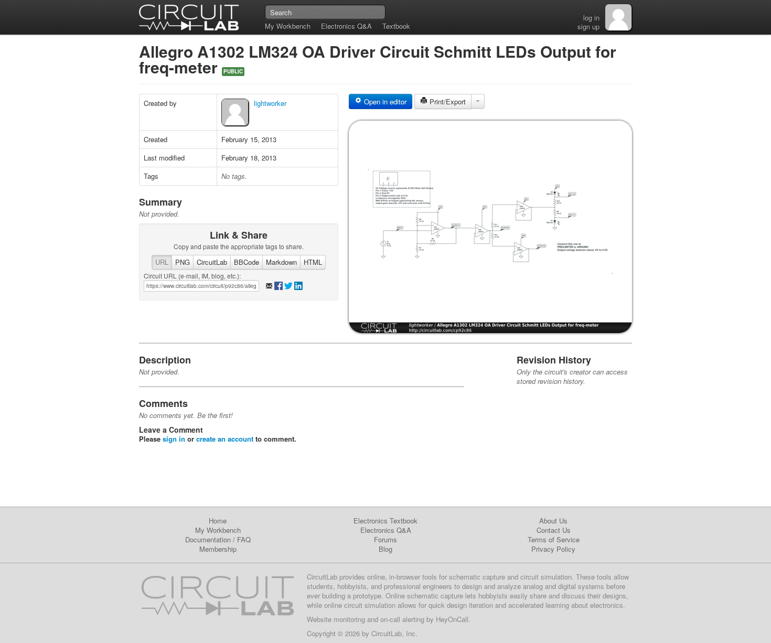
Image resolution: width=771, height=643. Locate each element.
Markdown (281, 262)
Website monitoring (336, 619)
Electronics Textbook (385, 521)
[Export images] (478, 101)
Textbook (396, 26)
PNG (182, 262)
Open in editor (384, 101)
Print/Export (446, 101)
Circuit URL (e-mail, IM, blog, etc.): (192, 275)
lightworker (270, 103)
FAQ (244, 539)
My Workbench (287, 26)
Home (218, 521)
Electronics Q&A (346, 26)
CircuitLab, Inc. (394, 633)
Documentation (208, 539)
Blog (385, 549)
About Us (553, 521)
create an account (224, 439)
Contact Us (554, 530)
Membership (218, 549)
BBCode (246, 262)
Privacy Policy (553, 549)
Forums (385, 539)
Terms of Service (554, 539)
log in (591, 18)
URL (161, 262)
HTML (313, 262)
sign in (174, 439)
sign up (588, 26)
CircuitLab (212, 262)
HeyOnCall (452, 619)
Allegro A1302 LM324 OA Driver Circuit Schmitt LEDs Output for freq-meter (377, 59)
